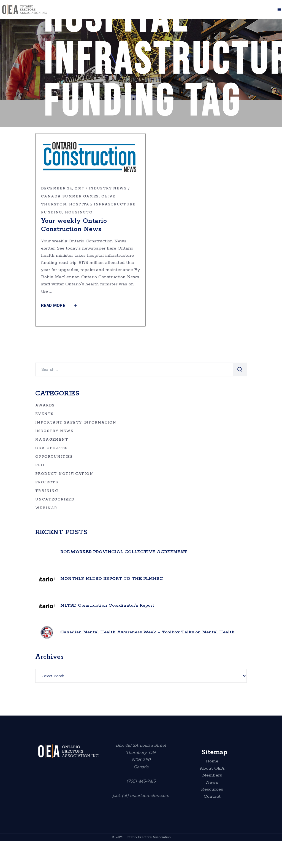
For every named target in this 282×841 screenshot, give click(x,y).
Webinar (46, 508)
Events (44, 414)
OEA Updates (51, 448)
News (212, 782)
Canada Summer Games (70, 196)
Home (212, 761)
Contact (212, 796)
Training (46, 491)
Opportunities (54, 457)
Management (51, 440)
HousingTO (79, 212)
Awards (45, 405)
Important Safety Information (75, 422)
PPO (39, 465)
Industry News (108, 188)
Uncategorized (54, 499)
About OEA (212, 768)
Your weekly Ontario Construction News (74, 225)
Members (212, 775)
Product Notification (64, 474)
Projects (46, 482)
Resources (212, 789)
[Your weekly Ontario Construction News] (90, 159)
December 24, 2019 (62, 188)
